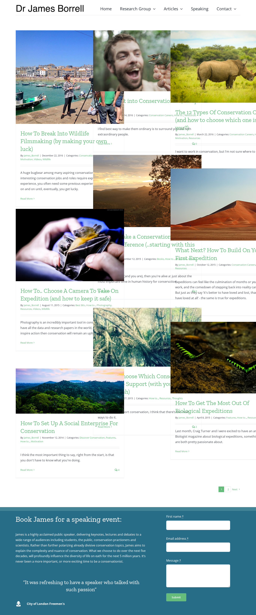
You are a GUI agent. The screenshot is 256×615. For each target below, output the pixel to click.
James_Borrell (31, 155)
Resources (194, 138)
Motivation (26, 159)
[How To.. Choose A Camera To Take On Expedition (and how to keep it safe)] (70, 245)
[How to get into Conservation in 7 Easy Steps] (147, 60)
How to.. (153, 398)
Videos (37, 159)
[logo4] (50, 6)
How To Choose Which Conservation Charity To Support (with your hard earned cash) (144, 384)
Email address (177, 539)
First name (175, 516)
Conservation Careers (161, 115)
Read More (26, 198)
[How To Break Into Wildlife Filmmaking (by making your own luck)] (70, 77)
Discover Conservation (92, 437)
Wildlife (47, 159)
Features (231, 417)
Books (160, 259)
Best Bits (80, 305)
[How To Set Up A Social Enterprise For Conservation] (70, 391)
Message (173, 560)
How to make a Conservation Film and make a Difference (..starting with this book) (146, 244)
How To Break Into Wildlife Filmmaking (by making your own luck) (63, 141)
